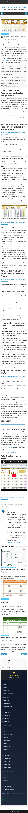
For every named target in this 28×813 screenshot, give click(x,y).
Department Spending (17, 502)
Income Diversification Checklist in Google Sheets (4, 654)
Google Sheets (4, 33)
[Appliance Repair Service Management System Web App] (14, 557)
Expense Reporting (10, 504)
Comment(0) (15, 39)
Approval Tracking (8, 502)
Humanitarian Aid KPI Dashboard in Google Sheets (24, 654)
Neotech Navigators (14, 7)
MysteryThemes (16, 811)
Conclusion (4, 85)
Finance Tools (24, 504)
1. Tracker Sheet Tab (8, 74)
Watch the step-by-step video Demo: (11, 86)
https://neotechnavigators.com (13, 542)
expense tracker (18, 504)
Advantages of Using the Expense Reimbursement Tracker (13, 78)
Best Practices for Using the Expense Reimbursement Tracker (13, 81)
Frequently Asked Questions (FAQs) (10, 83)
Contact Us (22, 1)
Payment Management (11, 506)
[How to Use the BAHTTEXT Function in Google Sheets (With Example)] (14, 625)
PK (9, 39)
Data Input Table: (7, 75)
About (17, 1)
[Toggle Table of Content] (24, 66)
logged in (9, 662)
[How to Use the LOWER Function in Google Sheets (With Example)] (14, 588)
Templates (12, 567)
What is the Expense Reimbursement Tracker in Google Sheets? (14, 69)
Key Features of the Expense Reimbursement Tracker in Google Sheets (14, 72)
